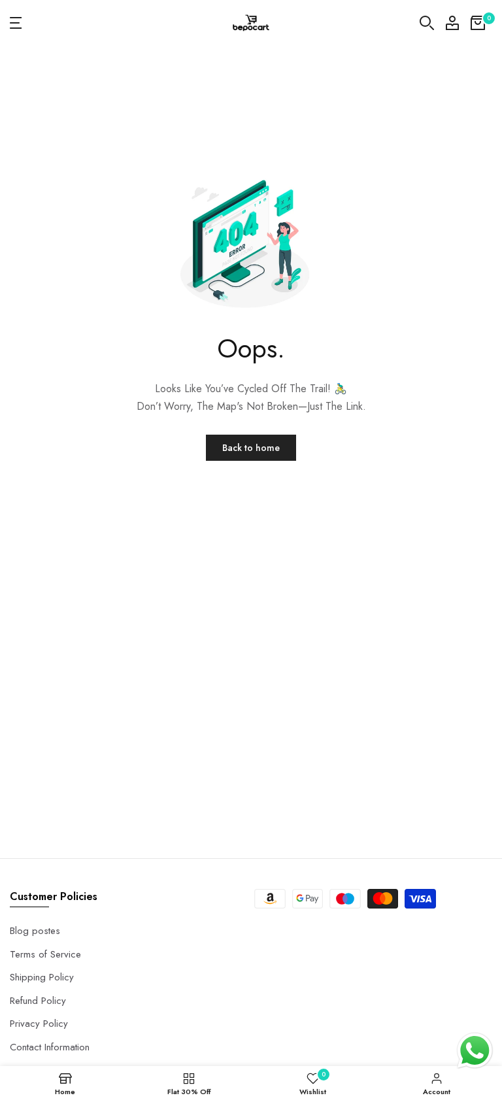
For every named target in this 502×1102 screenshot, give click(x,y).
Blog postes (35, 931)
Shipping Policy (42, 977)
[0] (478, 23)
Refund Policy (38, 1000)
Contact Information (50, 1047)
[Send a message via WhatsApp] (474, 1050)
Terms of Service (45, 954)
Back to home (251, 447)
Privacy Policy (39, 1023)
